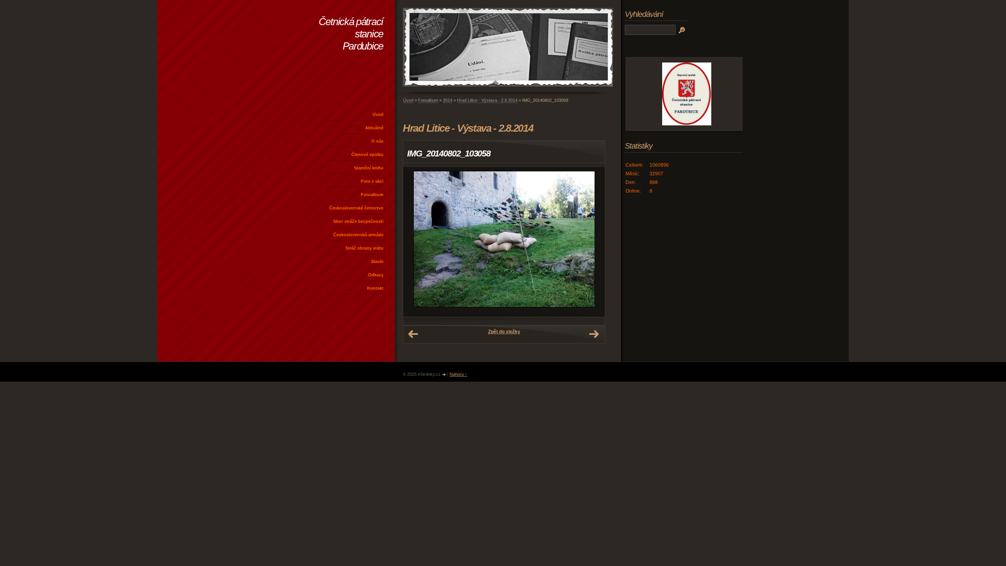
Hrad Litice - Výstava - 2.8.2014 (487, 100)
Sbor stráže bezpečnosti (358, 221)
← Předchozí (413, 334)
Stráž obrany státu (364, 248)
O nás (377, 141)
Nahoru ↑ (458, 374)
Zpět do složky (504, 331)
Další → (594, 334)
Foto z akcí (372, 181)
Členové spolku (367, 154)
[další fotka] (592, 242)
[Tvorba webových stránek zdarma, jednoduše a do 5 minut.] (444, 375)
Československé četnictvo (356, 208)
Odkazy (376, 274)
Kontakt (375, 288)
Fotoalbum (372, 194)
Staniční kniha (369, 167)
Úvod (378, 114)
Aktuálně (374, 127)
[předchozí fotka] (416, 242)
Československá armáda (358, 234)
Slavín (377, 261)
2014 (447, 100)
